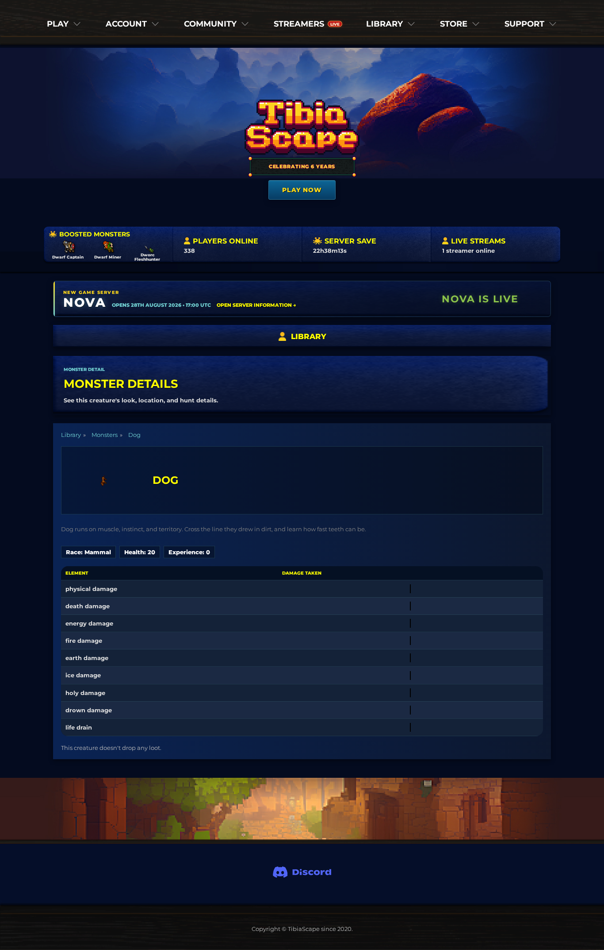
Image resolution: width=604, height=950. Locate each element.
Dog (134, 434)
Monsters (105, 434)
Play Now (302, 190)
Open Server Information (256, 305)
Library (71, 434)
